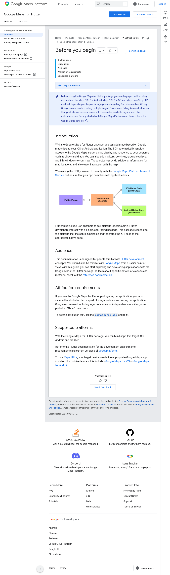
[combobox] (111, 4)
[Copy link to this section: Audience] (75, 251)
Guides (8, 21)
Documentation (111, 38)
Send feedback (137, 50)
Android (90, 490)
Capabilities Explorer (59, 496)
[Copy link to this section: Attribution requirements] (103, 288)
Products (63, 3)
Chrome (53, 533)
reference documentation (97, 275)
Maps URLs (70, 357)
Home (58, 38)
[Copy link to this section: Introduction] (81, 136)
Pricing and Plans (132, 490)
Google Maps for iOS (117, 361)
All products (55, 554)
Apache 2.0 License (106, 404)
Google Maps (112, 263)
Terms (52, 568)
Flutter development (132, 259)
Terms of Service (132, 506)
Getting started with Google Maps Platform (101, 116)
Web (88, 501)
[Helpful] (142, 38)
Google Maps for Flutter (22, 14)
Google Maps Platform (89, 38)
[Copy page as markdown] (110, 50)
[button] (102, 85)
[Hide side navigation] (40, 569)
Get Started (119, 14)
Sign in (162, 4)
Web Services (93, 506)
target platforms (108, 350)
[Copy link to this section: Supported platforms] (96, 328)
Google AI (54, 549)
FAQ (51, 490)
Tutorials (53, 501)
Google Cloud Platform (60, 543)
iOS (88, 496)
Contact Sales (131, 496)
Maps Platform (35, 4)
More (78, 3)
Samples (23, 21)
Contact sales (145, 14)
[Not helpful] (147, 38)
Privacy (62, 568)
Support (128, 501)
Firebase (53, 538)
